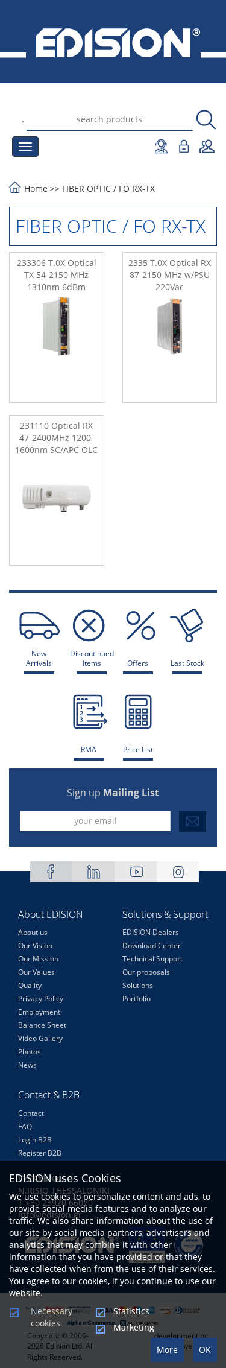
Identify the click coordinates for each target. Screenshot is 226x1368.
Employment (39, 1012)
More (167, 1349)
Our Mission (38, 959)
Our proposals (146, 972)
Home (36, 188)
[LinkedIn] (93, 871)
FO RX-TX (137, 188)
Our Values (36, 972)
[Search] (206, 120)
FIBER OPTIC (86, 188)
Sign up (113, 792)
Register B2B (39, 1153)
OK (205, 1349)
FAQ (25, 1126)
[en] (113, 41)
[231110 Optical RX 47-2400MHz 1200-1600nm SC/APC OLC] (56, 508)
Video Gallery (40, 1038)
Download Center (151, 945)
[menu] (25, 146)
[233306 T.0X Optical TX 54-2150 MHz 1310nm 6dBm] (56, 345)
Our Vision (35, 945)
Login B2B (35, 1140)
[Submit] (192, 821)
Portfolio (136, 998)
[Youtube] (136, 871)
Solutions (137, 985)
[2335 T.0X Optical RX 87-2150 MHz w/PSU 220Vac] (170, 345)
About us (33, 932)
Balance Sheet (42, 1025)
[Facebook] (51, 871)
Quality (30, 985)
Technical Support (152, 959)
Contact (31, 1113)
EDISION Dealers (150, 932)
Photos (29, 1052)
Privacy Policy (40, 998)
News (27, 1065)
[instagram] (178, 871)
